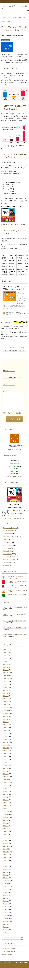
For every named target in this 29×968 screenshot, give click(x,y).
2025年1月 (6, 704)
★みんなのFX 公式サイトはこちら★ (13, 224)
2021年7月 (6, 826)
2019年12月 (6, 880)
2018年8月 (6, 927)
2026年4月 (6, 661)
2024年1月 (6, 739)
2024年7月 (6, 722)
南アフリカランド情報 (9, 559)
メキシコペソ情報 (8, 557)
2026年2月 (6, 667)
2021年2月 (6, 840)
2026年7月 (6, 652)
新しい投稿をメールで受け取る (12, 413)
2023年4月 (6, 765)
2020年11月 (6, 849)
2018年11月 (6, 918)
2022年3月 (6, 802)
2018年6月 (6, 932)
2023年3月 (6, 768)
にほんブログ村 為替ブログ (9, 951)
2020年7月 (6, 860)
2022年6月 (6, 794)
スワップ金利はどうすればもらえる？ (15, 347)
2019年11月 (6, 883)
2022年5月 (6, 797)
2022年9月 (6, 785)
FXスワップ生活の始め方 (10, 528)
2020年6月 (6, 863)
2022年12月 (6, 776)
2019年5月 (6, 901)
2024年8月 (6, 719)
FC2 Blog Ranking (7, 954)
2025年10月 (6, 678)
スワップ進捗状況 (8, 545)
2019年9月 (6, 889)
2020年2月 (6, 875)
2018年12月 (6, 915)
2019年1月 (6, 912)
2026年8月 (6, 649)
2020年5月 (6, 866)
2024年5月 (6, 727)
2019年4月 (6, 904)
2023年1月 (6, 774)
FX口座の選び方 (7, 533)
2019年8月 (6, 892)
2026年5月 (6, 658)
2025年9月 (6, 681)
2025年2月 (6, 701)
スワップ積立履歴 (8, 548)
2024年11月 (6, 710)
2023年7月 (6, 756)
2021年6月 (6, 828)
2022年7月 (6, 791)
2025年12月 (6, 673)
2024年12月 (6, 707)
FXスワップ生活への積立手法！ (17, 594)
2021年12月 (6, 811)
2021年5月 (6, 831)
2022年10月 (6, 782)
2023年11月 (6, 745)
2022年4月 (6, 800)
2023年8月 (6, 753)
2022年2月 (6, 805)
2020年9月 (6, 854)
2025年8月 (6, 684)
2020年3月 (6, 872)
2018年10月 (6, 921)
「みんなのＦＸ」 (16, 165)
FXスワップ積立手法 (8, 531)
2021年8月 (6, 823)
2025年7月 (6, 687)
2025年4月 (6, 696)
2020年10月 (6, 852)
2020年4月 (6, 869)
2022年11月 (6, 779)
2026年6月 (6, 655)
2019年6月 (6, 898)
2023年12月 (6, 742)
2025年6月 (6, 690)
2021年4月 (6, 834)
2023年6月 (6, 759)
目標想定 (5, 539)
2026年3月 (6, 664)
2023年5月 (6, 762)
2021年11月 (6, 814)
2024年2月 (6, 736)
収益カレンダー (7, 542)
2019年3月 (6, 906)
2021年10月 (6, 817)
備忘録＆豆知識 (5, 40)
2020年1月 (6, 878)
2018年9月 (6, 924)
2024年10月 (6, 713)
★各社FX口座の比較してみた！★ (14, 518)
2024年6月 (6, 724)
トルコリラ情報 (7, 554)
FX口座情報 (6, 565)
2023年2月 (6, 771)
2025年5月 (6, 693)
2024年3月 (6, 733)
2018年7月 (6, 930)
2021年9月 (6, 820)
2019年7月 (6, 895)
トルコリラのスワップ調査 (10, 536)
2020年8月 (6, 857)
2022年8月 (6, 788)
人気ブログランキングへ (8, 948)
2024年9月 (6, 716)
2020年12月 (6, 846)
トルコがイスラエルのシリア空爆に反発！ (14, 628)
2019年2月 (6, 909)
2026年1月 (6, 670)
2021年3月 (6, 837)
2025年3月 (6, 699)
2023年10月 (6, 748)
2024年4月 (6, 730)
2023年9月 (6, 750)
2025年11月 (6, 675)
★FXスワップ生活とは (14, 449)
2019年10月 (6, 886)
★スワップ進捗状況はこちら (14, 476)
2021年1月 (6, 843)
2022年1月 (6, 808)
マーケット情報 (7, 562)
